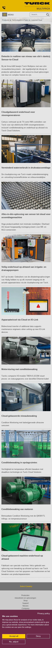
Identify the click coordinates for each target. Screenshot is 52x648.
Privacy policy (43, 613)
